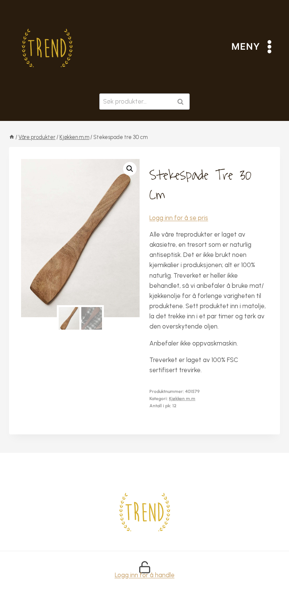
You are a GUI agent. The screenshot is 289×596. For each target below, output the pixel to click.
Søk (182, 101)
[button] (130, 169)
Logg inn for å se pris (178, 218)
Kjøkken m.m (182, 398)
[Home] (11, 137)
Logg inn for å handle (145, 575)
